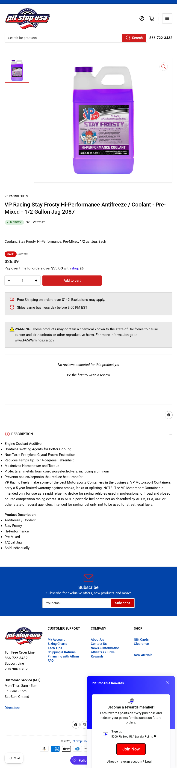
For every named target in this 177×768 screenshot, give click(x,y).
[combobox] (76, 38)
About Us (97, 639)
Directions (13, 708)
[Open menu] (167, 18)
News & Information (105, 648)
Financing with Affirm (63, 656)
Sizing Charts (57, 643)
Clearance (141, 643)
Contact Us (99, 643)
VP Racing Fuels (16, 196)
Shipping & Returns (62, 652)
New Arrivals (143, 655)
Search (137, 38)
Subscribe (122, 603)
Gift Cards (141, 639)
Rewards (97, 656)
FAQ (51, 660)
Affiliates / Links (103, 652)
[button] (88, 375)
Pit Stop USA (80, 741)
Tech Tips (55, 648)
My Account (56, 639)
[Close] (167, 682)
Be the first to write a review (88, 375)
